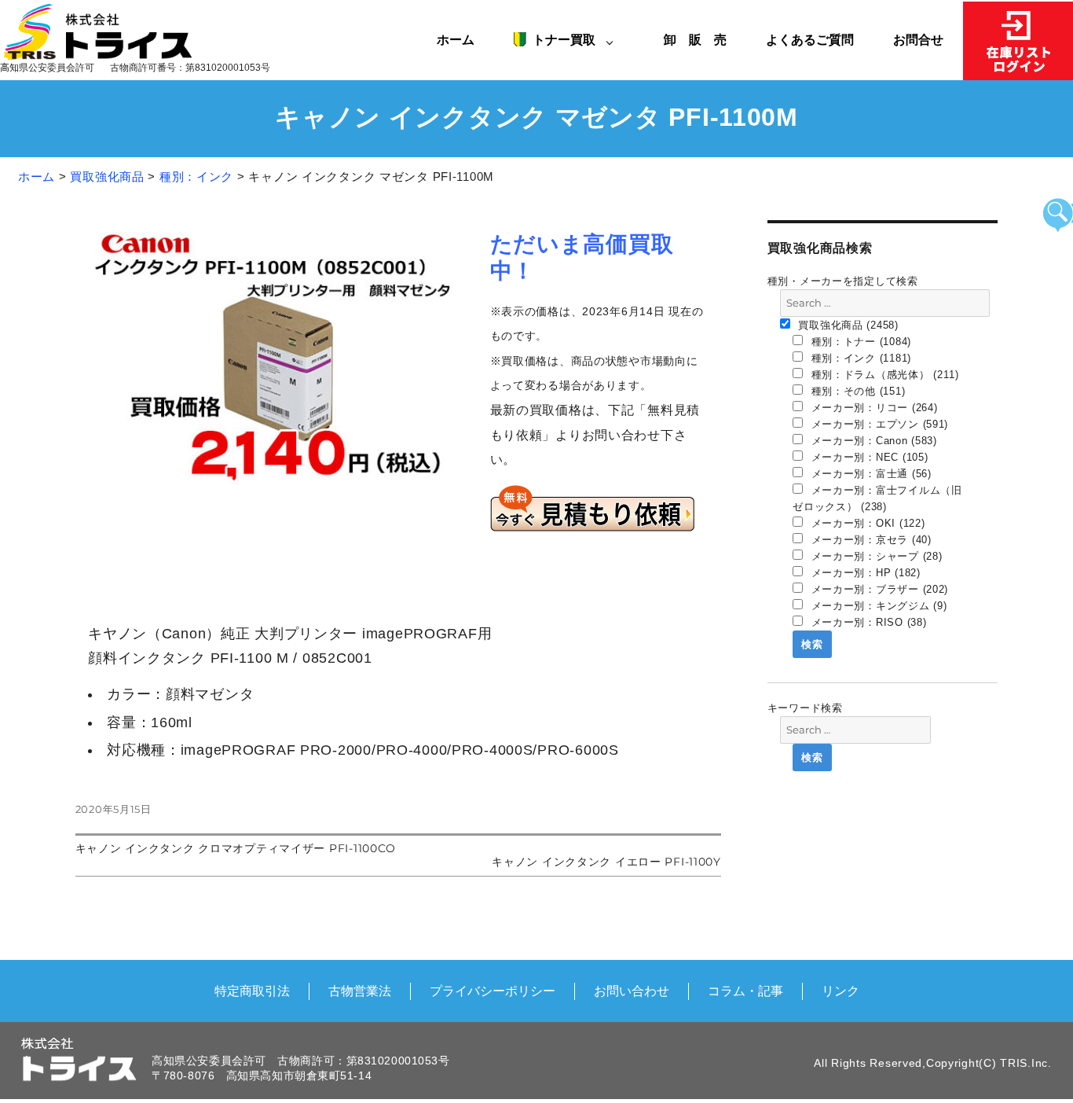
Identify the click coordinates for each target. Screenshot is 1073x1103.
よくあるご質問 (810, 39)
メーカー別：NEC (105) (867, 457)
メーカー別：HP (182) (864, 573)
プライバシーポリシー (492, 991)
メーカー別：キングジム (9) (877, 606)
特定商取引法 (252, 991)
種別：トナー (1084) (859, 341)
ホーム (455, 39)
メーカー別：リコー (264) (872, 408)
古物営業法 (359, 991)
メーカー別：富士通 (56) (869, 474)
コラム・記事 (745, 991)
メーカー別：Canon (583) (872, 441)
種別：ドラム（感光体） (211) (883, 375)
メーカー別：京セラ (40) (869, 540)
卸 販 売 (701, 39)
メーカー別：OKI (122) (866, 523)
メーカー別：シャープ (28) (875, 556)
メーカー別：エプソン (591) (877, 424)
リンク (840, 991)
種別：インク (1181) (859, 358)
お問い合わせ (631, 991)
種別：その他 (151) (856, 391)
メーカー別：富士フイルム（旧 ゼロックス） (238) (877, 498)
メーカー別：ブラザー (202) (877, 589)
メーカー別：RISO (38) (867, 622)
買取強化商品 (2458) (847, 325)
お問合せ (918, 39)
